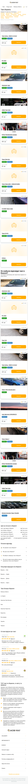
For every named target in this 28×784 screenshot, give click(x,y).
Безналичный (16, 15)
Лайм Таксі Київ (6, 110)
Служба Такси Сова (7, 208)
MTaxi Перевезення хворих (9, 134)
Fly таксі (4, 60)
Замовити (18, 42)
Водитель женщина (9, 16)
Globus (4, 258)
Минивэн (7, 14)
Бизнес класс (9, 15)
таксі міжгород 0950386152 (9, 414)
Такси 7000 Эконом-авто (8, 389)
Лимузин (7, 17)
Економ (19, 14)
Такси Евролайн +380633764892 (11, 184)
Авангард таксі (6, 85)
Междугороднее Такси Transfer (10, 513)
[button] (26, 127)
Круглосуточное (9, 13)
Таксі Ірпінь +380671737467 (9, 36)
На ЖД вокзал (14, 14)
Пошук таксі (9, 6)
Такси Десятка (6, 159)
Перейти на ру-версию (14, 774)
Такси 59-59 (5, 233)
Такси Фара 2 (5, 439)
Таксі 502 (4, 340)
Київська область (18, 6)
